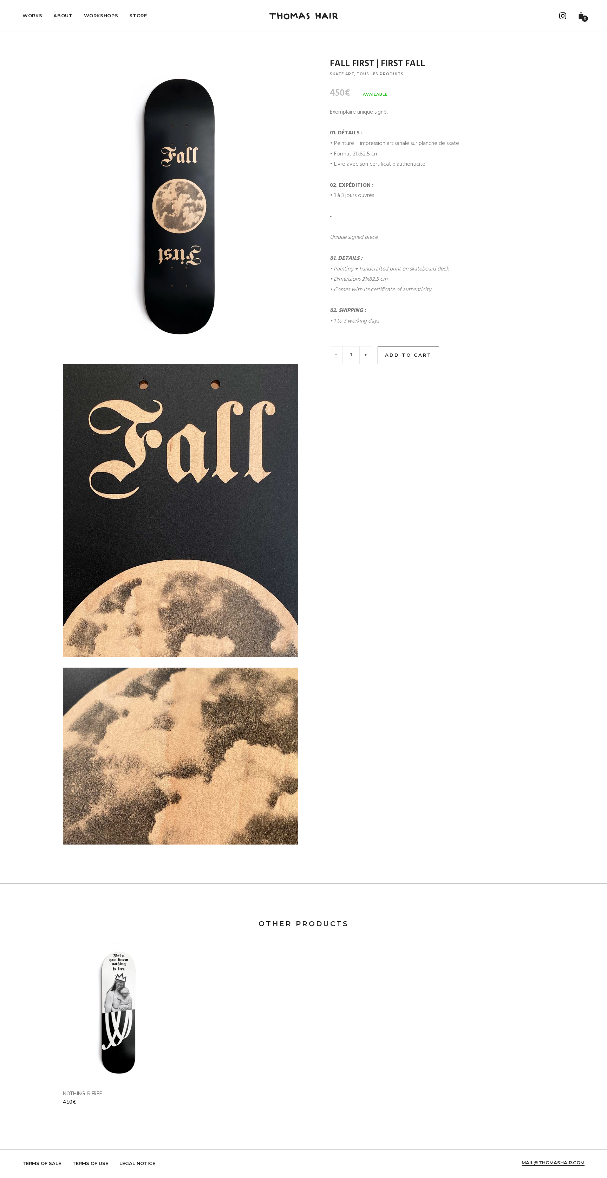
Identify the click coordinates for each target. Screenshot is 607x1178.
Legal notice (137, 1163)
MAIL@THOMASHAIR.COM (553, 1162)
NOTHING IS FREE (82, 1094)
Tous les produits (380, 74)
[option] (119, 1032)
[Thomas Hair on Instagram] (562, 16)
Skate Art (342, 74)
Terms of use (90, 1163)
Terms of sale (41, 1163)
